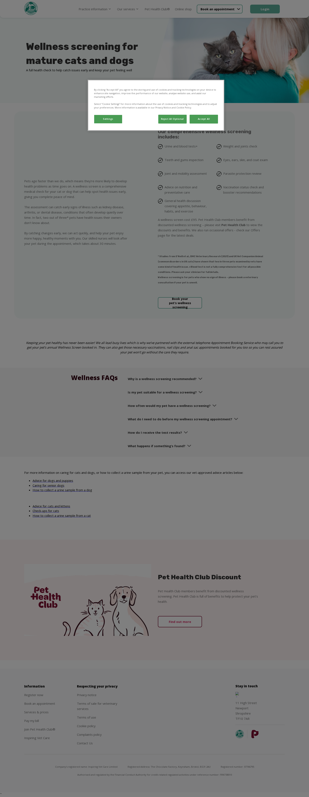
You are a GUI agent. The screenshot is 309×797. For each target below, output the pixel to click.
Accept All (204, 118)
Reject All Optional (172, 118)
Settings (108, 118)
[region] (156, 105)
